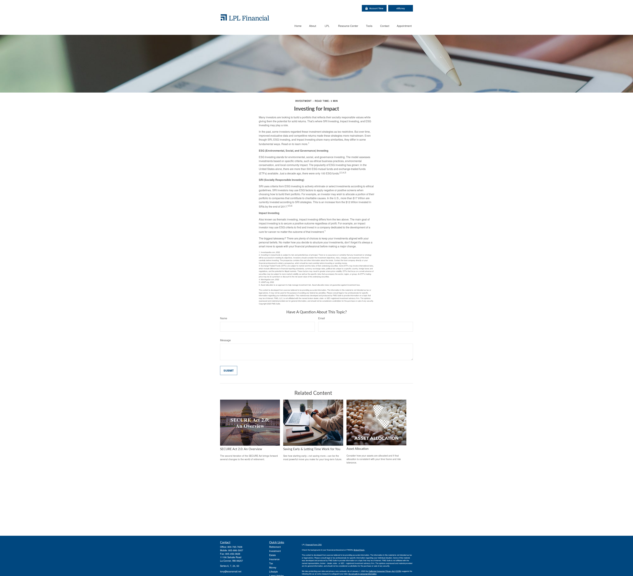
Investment (275, 551)
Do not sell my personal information (362, 573)
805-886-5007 (235, 550)
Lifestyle (273, 571)
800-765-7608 (234, 546)
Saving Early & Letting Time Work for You (311, 449)
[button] (298, 25)
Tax (271, 563)
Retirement (275, 546)
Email (321, 318)
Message (225, 340)
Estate (272, 555)
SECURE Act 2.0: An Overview (241, 449)
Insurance (274, 559)
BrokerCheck (359, 549)
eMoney (400, 8)
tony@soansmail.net (230, 571)
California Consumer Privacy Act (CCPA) (385, 571)
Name (223, 318)
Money (272, 567)
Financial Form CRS (313, 544)
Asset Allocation (358, 448)
